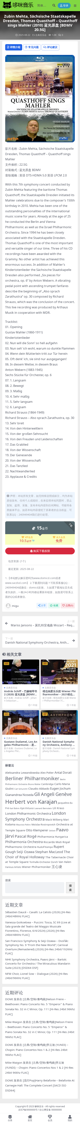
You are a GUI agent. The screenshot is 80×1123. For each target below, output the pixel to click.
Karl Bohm (15, 808)
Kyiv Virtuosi (27, 808)
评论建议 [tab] (52, 47)
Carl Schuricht (21, 789)
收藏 (55, 605)
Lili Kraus (58, 808)
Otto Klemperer (37, 830)
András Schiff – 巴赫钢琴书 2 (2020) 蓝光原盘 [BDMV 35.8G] (20, 694)
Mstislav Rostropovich (43, 824)
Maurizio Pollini (23, 824)
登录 (65, 5)
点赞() (69, 605)
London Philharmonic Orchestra (28, 813)
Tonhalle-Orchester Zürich (43, 862)
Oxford (52, 830)
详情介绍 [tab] (15, 47)
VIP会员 (29, 537)
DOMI (9, 999)
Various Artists (13, 867)
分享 (43, 605)
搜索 (8, 880)
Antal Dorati (63, 772)
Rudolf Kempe (45, 847)
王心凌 (57, 866)
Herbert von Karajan (31, 801)
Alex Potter (47, 772)
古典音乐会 (41, 35)
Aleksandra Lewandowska (22, 772)
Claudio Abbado (38, 788)
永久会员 (60, 537)
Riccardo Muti (53, 842)
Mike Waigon (13, 1022)
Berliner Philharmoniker (32, 778)
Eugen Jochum (60, 788)
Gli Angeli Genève (53, 794)
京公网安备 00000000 (51, 1109)
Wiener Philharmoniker (36, 867)
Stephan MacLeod (49, 852)
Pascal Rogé (26, 836)
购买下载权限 (41, 551)
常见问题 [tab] (33, 47)
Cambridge (47, 784)
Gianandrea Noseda (19, 795)
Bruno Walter (34, 784)
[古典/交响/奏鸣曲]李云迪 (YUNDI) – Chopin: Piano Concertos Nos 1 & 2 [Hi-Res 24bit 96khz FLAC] (36, 1050)
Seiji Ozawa (25, 852)
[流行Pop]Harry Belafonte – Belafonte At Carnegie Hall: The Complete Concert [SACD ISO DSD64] (39, 1085)
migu (15, 606)
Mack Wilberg (54, 819)
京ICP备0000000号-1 (29, 1109)
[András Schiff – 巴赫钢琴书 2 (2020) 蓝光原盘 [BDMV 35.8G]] (20, 672)
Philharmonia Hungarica (52, 836)
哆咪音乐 (39, 1106)
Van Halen (65, 862)
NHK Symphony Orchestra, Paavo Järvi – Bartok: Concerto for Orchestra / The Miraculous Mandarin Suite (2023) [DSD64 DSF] (37, 964)
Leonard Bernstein (43, 808)
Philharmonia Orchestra (24, 842)
